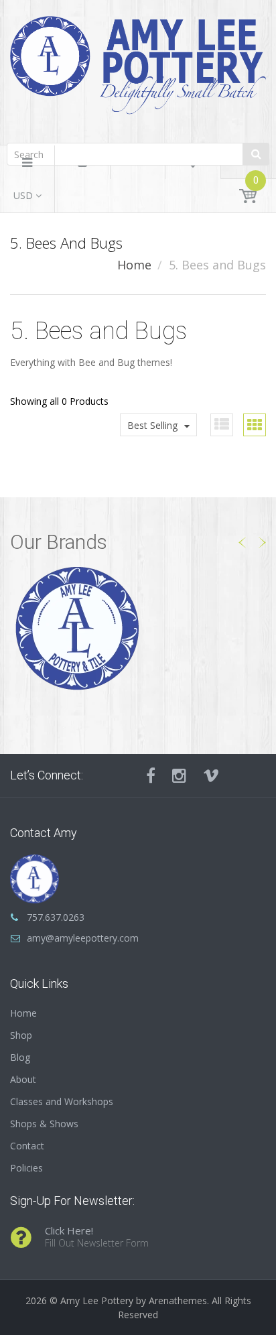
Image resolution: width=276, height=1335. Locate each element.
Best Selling (152, 425)
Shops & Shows (44, 1123)
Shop (21, 1035)
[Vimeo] (211, 775)
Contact (27, 1145)
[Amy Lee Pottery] (138, 69)
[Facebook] (150, 775)
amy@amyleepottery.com (83, 938)
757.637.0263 (55, 917)
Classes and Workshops (61, 1101)
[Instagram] (179, 775)
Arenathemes (178, 1300)
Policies (26, 1167)
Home (134, 265)
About (23, 1079)
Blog (20, 1057)
